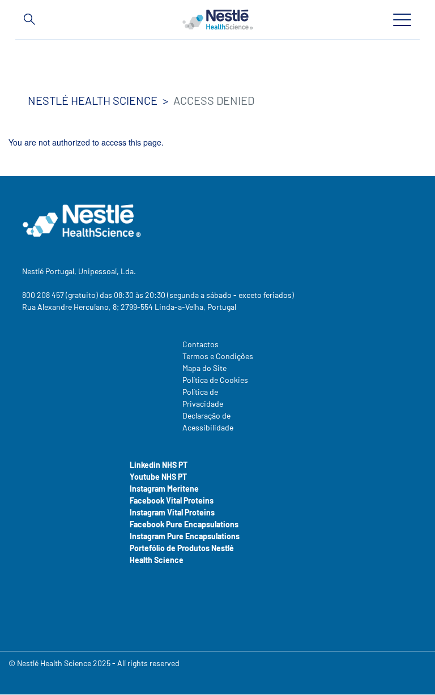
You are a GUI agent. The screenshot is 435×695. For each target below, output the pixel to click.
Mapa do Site (204, 368)
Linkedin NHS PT (158, 465)
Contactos (200, 344)
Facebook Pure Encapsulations (184, 524)
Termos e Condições (217, 356)
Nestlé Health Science (92, 100)
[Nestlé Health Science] (217, 19)
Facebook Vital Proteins (172, 500)
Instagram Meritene (164, 488)
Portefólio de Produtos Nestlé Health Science (182, 554)
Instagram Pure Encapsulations (185, 536)
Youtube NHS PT (158, 476)
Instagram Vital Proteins (172, 512)
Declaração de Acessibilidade (207, 421)
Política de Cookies (215, 380)
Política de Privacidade (202, 397)
